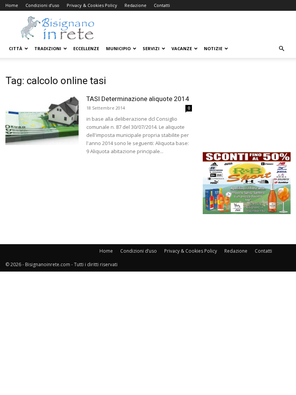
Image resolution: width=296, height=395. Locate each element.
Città (15, 48)
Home (11, 5)
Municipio (118, 48)
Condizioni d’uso (42, 5)
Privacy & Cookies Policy (92, 5)
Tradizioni (47, 48)
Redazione (135, 5)
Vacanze (182, 48)
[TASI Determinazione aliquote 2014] (42, 120)
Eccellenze (86, 48)
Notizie (213, 48)
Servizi (151, 48)
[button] (281, 48)
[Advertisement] (247, 113)
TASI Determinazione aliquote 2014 (137, 99)
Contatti (162, 5)
